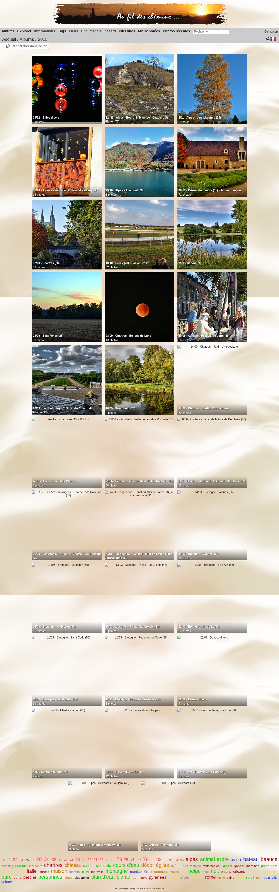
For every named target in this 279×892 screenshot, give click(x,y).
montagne (116, 871)
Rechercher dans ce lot (29, 46)
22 (15, 859)
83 (159, 859)
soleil (250, 877)
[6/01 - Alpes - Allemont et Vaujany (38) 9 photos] (103, 783)
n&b (183, 871)
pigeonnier (82, 877)
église (162, 865)
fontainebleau (212, 866)
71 (107, 860)
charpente (35, 866)
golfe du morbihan (246, 866)
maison (59, 871)
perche (29, 877)
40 (60, 860)
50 (83, 860)
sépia (240, 877)
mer (85, 871)
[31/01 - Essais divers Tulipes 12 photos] (139, 710)
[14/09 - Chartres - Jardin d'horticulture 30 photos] (212, 347)
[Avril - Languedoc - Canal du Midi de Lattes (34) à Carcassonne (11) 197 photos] (139, 493)
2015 (43, 39)
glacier (227, 866)
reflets (173, 877)
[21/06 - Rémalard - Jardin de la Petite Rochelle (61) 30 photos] (139, 419)
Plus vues (127, 31)
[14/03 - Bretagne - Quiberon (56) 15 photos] (67, 565)
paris (17, 877)
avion (236, 859)
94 (176, 860)
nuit (215, 871)
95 (182, 860)
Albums (8, 31)
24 (21, 860)
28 (39, 859)
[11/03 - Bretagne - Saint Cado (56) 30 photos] (67, 637)
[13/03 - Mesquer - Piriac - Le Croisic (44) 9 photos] (139, 565)
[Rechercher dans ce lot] (268, 38)
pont (136, 877)
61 (95, 860)
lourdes (44, 871)
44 (71, 860)
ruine (221, 877)
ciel (99, 866)
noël (206, 871)
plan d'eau (103, 877)
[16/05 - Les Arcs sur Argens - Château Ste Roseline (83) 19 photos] (67, 493)
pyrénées (158, 877)
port (144, 877)
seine (230, 877)
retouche (197, 877)
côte (107, 865)
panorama (254, 871)
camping (7, 866)
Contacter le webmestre (151, 888)
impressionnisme (13, 871)
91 (171, 860)
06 (3, 860)
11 (9, 860)
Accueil (9, 39)
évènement (179, 866)
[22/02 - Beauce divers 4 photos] (212, 637)
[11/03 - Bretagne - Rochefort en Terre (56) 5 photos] (139, 637)
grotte (265, 866)
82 (152, 860)
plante (123, 877)
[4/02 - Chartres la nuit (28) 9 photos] (67, 710)
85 (165, 860)
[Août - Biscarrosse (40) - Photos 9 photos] (67, 419)
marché (74, 871)
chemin (88, 866)
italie (32, 871)
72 (112, 860)
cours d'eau (126, 865)
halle (274, 866)
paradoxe (270, 871)
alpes (192, 859)
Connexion (271, 31)
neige (194, 871)
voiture (7, 882)
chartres (53, 865)
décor (147, 865)
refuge (184, 877)
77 (139, 860)
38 (54, 859)
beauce (269, 859)
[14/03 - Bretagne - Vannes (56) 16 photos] (212, 492)
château (73, 865)
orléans (239, 871)
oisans (226, 871)
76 (133, 859)
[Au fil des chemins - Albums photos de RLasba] (139, 23)
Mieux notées (149, 31)
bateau (251, 859)
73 (119, 859)
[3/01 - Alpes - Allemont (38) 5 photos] (176, 783)
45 (77, 859)
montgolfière (139, 871)
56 (90, 860)
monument (159, 871)
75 (126, 860)
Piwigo (132, 888)
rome (210, 877)
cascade (21, 866)
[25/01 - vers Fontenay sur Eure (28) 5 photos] (212, 710)
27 (32, 860)
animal (207, 859)
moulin (174, 871)
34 (47, 859)
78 (146, 859)
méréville (97, 871)
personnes (50, 877)
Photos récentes (176, 31)
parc (7, 877)
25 (27, 860)
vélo (274, 877)
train (267, 877)
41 (66, 860)
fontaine (195, 866)
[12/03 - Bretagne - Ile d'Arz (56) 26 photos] (212, 565)
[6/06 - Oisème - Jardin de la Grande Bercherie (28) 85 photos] (212, 419)
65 (102, 860)
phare (69, 877)
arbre (223, 859)
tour (259, 877)
